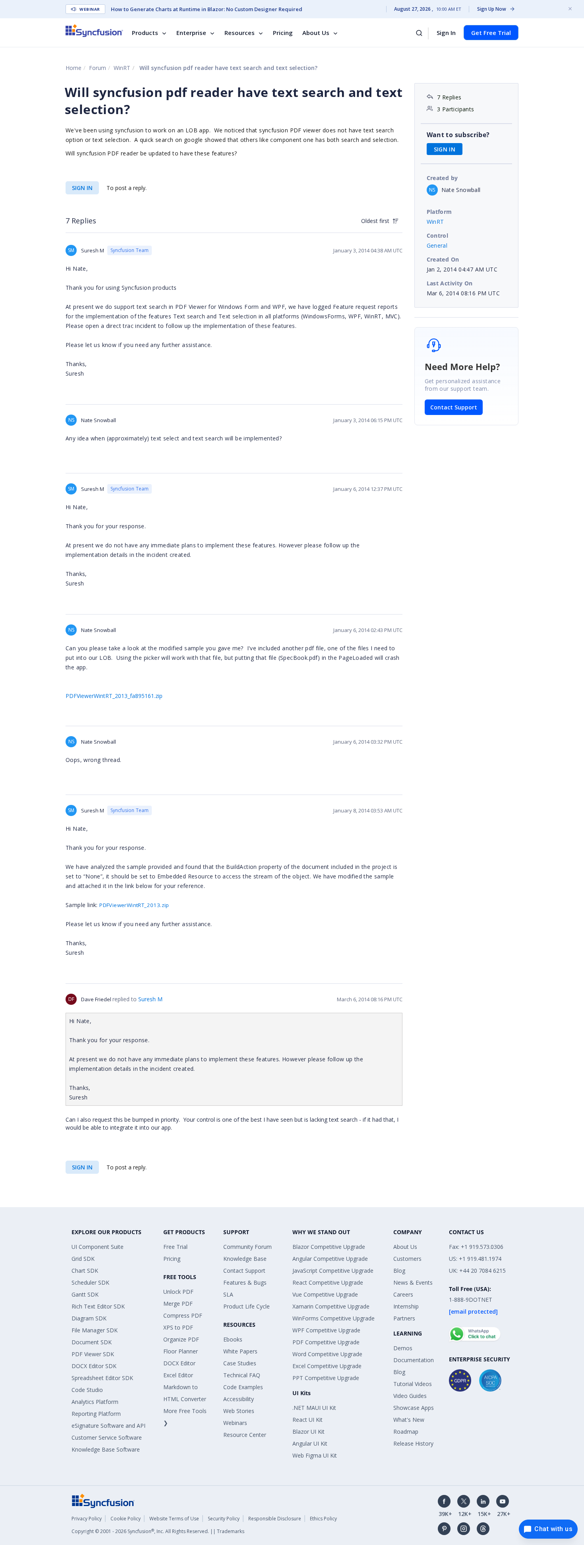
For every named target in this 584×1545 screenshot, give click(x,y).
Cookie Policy (125, 1518)
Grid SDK (83, 1258)
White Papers (240, 1351)
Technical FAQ (241, 1375)
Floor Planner (180, 1351)
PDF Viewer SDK (93, 1354)
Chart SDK (85, 1270)
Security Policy (224, 1518)
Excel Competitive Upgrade (327, 1366)
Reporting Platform (96, 1413)
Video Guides (410, 1396)
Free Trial (175, 1246)
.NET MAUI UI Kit (314, 1407)
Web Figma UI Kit (314, 1455)
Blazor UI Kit (308, 1431)
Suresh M (150, 999)
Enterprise (191, 33)
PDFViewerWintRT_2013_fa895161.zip (114, 696)
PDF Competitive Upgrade (326, 1342)
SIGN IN (82, 188)
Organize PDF (181, 1339)
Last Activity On (450, 283)
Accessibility (238, 1399)
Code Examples (243, 1387)
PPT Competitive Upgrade (325, 1378)
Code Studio (87, 1390)
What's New (408, 1419)
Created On (443, 259)
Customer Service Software (107, 1437)
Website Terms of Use (174, 1518)
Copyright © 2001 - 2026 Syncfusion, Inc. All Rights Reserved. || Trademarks (158, 1531)
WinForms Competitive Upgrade (333, 1318)
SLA (228, 1294)
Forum (97, 68)
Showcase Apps (413, 1407)
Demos (402, 1348)
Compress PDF (182, 1315)
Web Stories (238, 1411)
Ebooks (232, 1339)
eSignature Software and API (108, 1425)
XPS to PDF (178, 1327)
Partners (404, 1318)
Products (145, 33)
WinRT (122, 68)
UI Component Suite (98, 1246)
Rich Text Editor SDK (98, 1306)
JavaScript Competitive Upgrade (332, 1270)
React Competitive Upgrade (327, 1282)
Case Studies (239, 1363)
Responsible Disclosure (274, 1518)
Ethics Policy (323, 1518)
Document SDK (92, 1342)
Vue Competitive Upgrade (325, 1294)
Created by (442, 178)
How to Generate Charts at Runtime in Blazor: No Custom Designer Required (206, 9)
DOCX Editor (179, 1363)
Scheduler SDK (90, 1282)
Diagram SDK (89, 1318)
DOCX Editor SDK (94, 1366)
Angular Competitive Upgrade (330, 1258)
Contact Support (453, 407)
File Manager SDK (95, 1330)
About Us (315, 33)
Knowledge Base (245, 1258)
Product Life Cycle (246, 1306)
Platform (439, 211)
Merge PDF (178, 1303)
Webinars (235, 1423)
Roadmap (405, 1431)
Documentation (413, 1360)
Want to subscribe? (458, 134)
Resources (239, 33)
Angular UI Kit (309, 1443)
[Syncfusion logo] (94, 30)
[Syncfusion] (103, 1500)
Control (438, 235)
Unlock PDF (178, 1291)
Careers (403, 1294)
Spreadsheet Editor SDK (102, 1378)
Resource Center (244, 1434)
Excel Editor (178, 1375)
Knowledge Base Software (106, 1449)
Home (73, 68)
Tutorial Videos (412, 1384)
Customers (407, 1258)
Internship (406, 1306)
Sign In (446, 33)
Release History (413, 1443)
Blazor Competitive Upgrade (328, 1246)
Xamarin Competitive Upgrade (330, 1306)
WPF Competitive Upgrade (326, 1330)
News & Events (413, 1282)
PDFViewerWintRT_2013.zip (134, 905)
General (437, 245)
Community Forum (247, 1246)
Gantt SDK (85, 1294)
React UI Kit (307, 1419)
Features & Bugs (245, 1282)
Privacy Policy (87, 1518)
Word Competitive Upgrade (327, 1354)
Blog (399, 1270)
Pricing (283, 33)
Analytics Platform (95, 1401)
